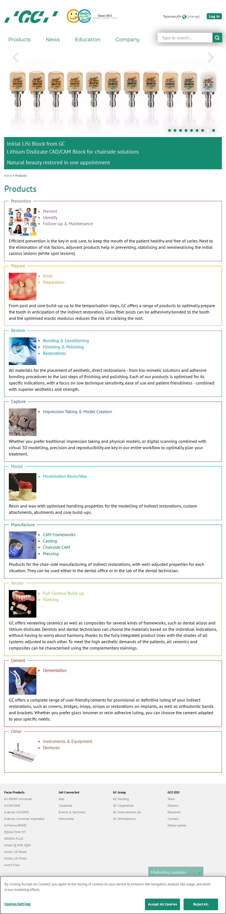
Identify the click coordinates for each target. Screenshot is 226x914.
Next (210, 57)
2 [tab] (176, 132)
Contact (173, 819)
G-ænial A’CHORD (16, 812)
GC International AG (127, 812)
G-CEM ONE (12, 805)
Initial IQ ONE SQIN (17, 845)
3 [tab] (182, 132)
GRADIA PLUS (13, 838)
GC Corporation (123, 805)
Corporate (65, 805)
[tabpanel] (113, 108)
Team (171, 799)
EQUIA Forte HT (15, 832)
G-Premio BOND (15, 825)
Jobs (61, 799)
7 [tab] (204, 132)
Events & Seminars (72, 812)
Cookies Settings (17, 904)
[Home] (31, 16)
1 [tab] (171, 132)
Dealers (173, 805)
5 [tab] (193, 132)
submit (217, 37)
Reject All (200, 904)
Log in (214, 16)
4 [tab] (187, 132)
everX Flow (12, 865)
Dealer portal (177, 825)
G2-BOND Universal (18, 799)
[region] (113, 895)
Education (174, 812)
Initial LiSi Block (15, 852)
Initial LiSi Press (15, 858)
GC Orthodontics (124, 819)
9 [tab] (215, 132)
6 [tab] (198, 132)
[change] (193, 16)
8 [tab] (209, 132)
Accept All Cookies (162, 904)
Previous (15, 57)
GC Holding (121, 799)
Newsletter (66, 819)
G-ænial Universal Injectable (24, 819)
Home (8, 176)
